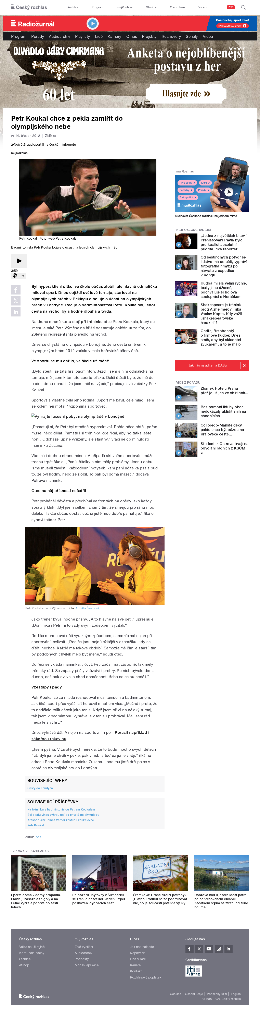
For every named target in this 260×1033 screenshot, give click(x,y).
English (236, 994)
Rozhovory (171, 36)
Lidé (99, 36)
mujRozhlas (125, 7)
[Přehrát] (19, 261)
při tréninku (92, 321)
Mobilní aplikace (87, 965)
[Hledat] (243, 7)
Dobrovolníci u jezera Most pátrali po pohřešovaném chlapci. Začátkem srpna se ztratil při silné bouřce (221, 901)
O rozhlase (177, 7)
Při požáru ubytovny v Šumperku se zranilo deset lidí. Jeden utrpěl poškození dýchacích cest (98, 899)
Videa (208, 36)
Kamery (114, 36)
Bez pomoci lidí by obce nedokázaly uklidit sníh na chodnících (223, 411)
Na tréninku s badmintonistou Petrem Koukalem (61, 809)
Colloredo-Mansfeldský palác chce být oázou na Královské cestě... (222, 429)
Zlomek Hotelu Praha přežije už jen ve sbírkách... (224, 390)
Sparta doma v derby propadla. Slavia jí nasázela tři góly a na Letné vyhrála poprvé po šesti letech (36, 901)
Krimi (204, 182)
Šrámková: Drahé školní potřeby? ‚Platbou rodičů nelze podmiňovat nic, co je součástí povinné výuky (160, 899)
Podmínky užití (217, 994)
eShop (24, 965)
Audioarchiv (59, 36)
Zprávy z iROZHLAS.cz (31, 851)
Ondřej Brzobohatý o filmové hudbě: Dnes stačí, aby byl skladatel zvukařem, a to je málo (221, 337)
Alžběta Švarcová (87, 608)
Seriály (192, 36)
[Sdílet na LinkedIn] (16, 311)
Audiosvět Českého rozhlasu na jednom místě (206, 216)
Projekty (149, 36)
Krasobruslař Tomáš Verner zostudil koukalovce (60, 820)
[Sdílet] (22, 276)
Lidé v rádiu (138, 959)
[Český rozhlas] (29, 7)
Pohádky (184, 190)
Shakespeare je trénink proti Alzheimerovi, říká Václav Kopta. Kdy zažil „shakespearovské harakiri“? (221, 314)
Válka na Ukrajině (32, 947)
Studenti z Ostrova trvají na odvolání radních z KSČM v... (224, 448)
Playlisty (82, 36)
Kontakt (136, 971)
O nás (131, 36)
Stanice (151, 7)
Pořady (37, 36)
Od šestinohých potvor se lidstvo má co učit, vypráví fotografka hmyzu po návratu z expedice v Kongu (224, 266)
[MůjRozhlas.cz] (19, 153)
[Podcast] (14, 276)
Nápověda (137, 953)
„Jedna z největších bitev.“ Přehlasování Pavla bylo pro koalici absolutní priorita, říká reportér (224, 242)
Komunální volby (31, 953)
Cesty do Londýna (40, 788)
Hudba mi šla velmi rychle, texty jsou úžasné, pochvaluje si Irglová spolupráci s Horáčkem (224, 290)
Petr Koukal (35, 825)
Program (97, 7)
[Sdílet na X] (16, 300)
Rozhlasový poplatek (145, 977)
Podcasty (82, 959)
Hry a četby (186, 182)
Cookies (175, 994)
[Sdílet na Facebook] (16, 290)
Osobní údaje (194, 994)
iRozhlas (72, 7)
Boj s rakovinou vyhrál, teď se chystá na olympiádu (63, 814)
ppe (38, 837)
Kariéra (135, 965)
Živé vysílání (186, 197)
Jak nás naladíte (142, 947)
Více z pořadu (188, 382)
